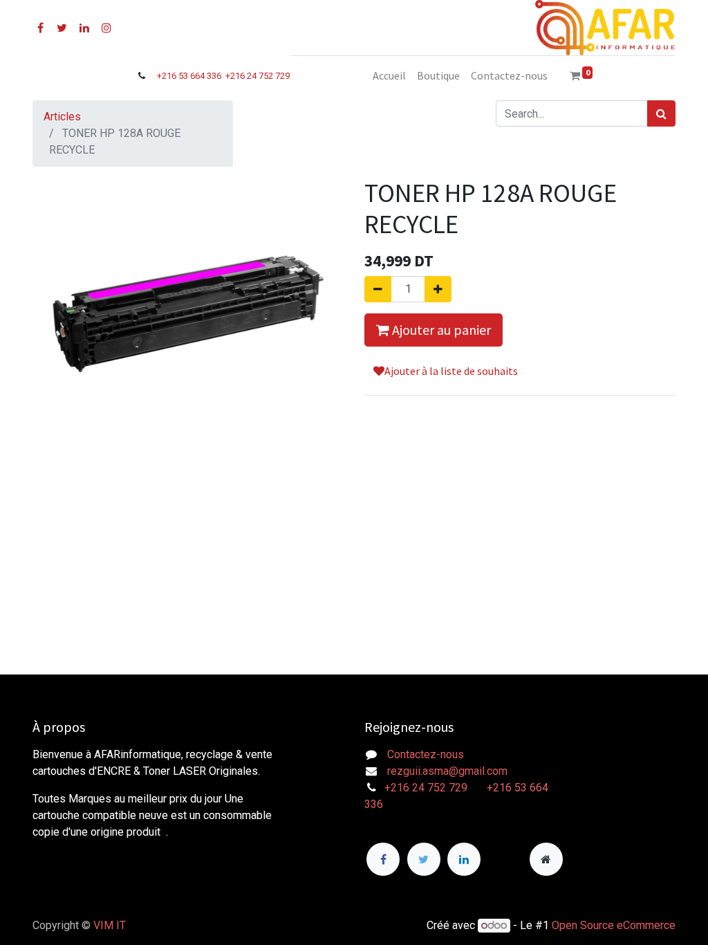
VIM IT (109, 925)
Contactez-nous (425, 754)
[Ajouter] (438, 289)
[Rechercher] (661, 113)
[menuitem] (389, 75)
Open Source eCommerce (614, 925)
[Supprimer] (377, 289)
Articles (62, 116)
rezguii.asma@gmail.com (447, 771)
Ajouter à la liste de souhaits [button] (451, 371)
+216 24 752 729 (257, 76)
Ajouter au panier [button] (440, 329)
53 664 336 (200, 76)
